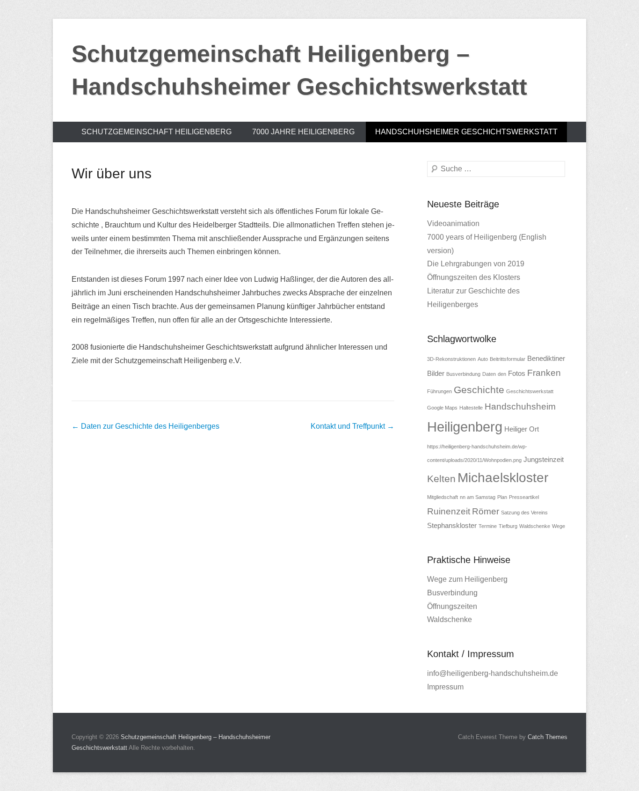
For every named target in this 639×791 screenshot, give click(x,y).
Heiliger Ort (521, 429)
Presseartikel (524, 497)
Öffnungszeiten (452, 606)
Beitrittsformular (507, 359)
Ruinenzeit (448, 511)
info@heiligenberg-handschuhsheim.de (492, 673)
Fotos (516, 373)
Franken (544, 373)
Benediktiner (546, 358)
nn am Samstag (477, 497)
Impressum (445, 687)
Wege (558, 526)
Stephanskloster (452, 525)
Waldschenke (534, 526)
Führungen (439, 391)
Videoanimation (453, 223)
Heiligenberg (464, 426)
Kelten (441, 478)
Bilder (435, 373)
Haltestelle (471, 407)
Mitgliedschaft (442, 497)
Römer (485, 511)
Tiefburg (508, 526)
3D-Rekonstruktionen (451, 359)
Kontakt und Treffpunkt (352, 426)
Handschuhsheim (520, 406)
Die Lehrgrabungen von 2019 (475, 264)
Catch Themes (547, 736)
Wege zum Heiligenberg (467, 579)
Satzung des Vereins (524, 512)
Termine (488, 526)
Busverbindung (463, 374)
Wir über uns (112, 173)
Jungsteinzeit (543, 459)
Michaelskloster (502, 477)
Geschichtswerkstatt (529, 391)
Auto (483, 359)
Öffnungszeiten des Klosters (473, 277)
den (502, 374)
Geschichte (479, 390)
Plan (502, 497)
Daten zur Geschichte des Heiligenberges (145, 426)
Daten (489, 374)
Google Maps (442, 407)
